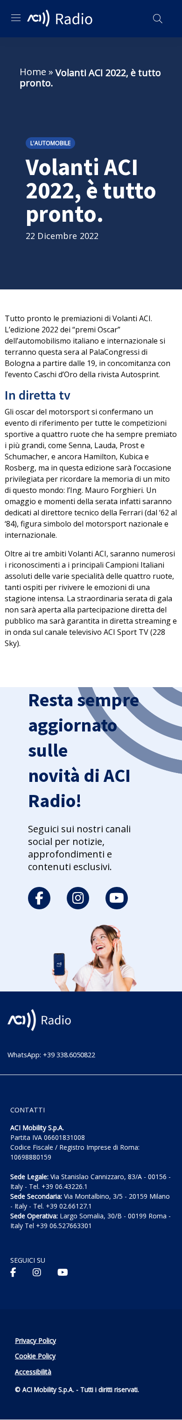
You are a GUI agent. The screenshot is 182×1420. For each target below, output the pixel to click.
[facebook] (39, 898)
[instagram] (78, 898)
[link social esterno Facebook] (13, 1272)
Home (33, 71)
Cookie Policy (35, 1355)
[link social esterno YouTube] (62, 1272)
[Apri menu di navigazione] (15, 17)
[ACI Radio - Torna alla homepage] (61, 19)
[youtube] (116, 898)
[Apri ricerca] (157, 18)
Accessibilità (33, 1371)
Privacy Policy (35, 1340)
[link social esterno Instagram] (37, 1272)
